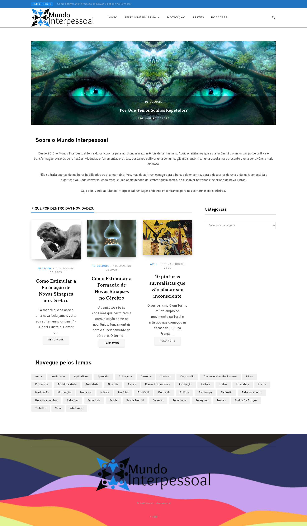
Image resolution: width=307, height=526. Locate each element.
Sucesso (158, 400)
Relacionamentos (46, 400)
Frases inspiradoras (157, 384)
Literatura (242, 384)
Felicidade (92, 384)
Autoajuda (125, 376)
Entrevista (41, 384)
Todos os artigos (246, 400)
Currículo (165, 376)
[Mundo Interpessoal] (62, 17)
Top (154, 517)
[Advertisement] (240, 269)
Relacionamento (251, 392)
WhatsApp (76, 408)
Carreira (146, 376)
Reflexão (226, 392)
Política (184, 392)
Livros (262, 384)
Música (104, 392)
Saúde (113, 400)
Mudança (85, 392)
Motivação (176, 17)
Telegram (201, 400)
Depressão (187, 376)
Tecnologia (179, 400)
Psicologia (153, 102)
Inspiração (185, 384)
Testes (198, 17)
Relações (72, 400)
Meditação (42, 392)
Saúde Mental (135, 400)
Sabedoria (94, 400)
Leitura (205, 384)
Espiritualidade (67, 384)
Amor (38, 376)
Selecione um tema (140, 17)
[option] (153, 83)
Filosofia (45, 268)
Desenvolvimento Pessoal (220, 376)
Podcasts (219, 17)
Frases (131, 384)
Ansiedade (58, 376)
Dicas (249, 376)
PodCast (143, 392)
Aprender (103, 376)
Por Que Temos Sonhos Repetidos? (154, 110)
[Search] (273, 17)
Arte (154, 264)
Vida (58, 408)
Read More (56, 339)
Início (112, 17)
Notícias (123, 392)
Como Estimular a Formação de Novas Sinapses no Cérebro (94, 4)
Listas (223, 384)
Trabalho (40, 408)
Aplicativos (81, 376)
